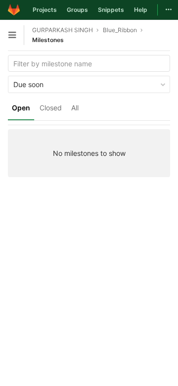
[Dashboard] (14, 9)
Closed (51, 107)
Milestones (48, 40)
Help (140, 9)
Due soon (28, 84)
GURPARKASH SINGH (62, 30)
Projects (45, 9)
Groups (77, 9)
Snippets (111, 9)
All (75, 107)
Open (21, 107)
